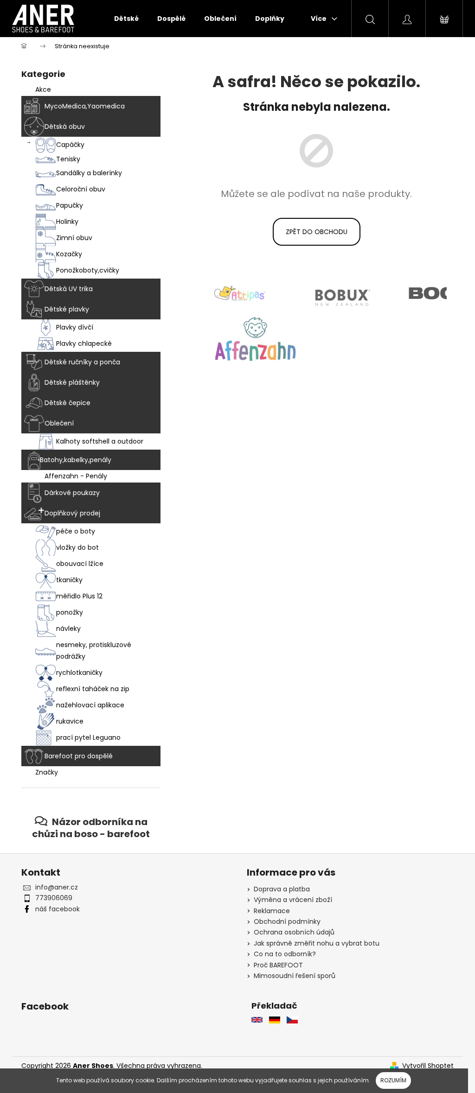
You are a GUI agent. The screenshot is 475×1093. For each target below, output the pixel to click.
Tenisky (65, 159)
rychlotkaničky (76, 672)
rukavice (66, 721)
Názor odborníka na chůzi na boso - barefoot (88, 827)
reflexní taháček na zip (89, 688)
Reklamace (268, 910)
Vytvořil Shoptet (424, 1065)
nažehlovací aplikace (87, 705)
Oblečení (56, 423)
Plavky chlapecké (81, 343)
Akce (40, 89)
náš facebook (54, 909)
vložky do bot (74, 547)
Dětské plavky (63, 309)
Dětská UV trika (65, 288)
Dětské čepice (64, 402)
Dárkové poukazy (68, 492)
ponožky (66, 612)
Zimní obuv (71, 237)
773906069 (50, 897)
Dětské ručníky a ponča (79, 362)
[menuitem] (123, 18)
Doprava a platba (278, 889)
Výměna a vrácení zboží (289, 899)
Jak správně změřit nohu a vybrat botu (313, 943)
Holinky (64, 221)
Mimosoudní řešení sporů (291, 975)
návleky (65, 628)
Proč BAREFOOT (275, 965)
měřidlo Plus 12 (76, 596)
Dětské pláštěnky (68, 382)
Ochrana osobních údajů (290, 932)
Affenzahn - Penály (72, 476)
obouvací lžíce (76, 563)
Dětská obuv (61, 126)
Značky (43, 772)
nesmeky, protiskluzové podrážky (90, 650)
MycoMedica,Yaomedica (81, 106)
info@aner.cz (53, 887)
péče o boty (72, 531)
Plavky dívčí (71, 327)
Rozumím (393, 1080)
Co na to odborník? (281, 954)
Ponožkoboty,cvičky (84, 270)
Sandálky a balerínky (86, 173)
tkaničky (66, 580)
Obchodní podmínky (283, 921)
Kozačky (66, 254)
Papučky (66, 205)
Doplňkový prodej (69, 513)
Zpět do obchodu (313, 231)
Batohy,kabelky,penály (72, 459)
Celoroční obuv (77, 189)
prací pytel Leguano (85, 737)
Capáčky (67, 144)
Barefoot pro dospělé (75, 756)
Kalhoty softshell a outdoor (96, 441)
